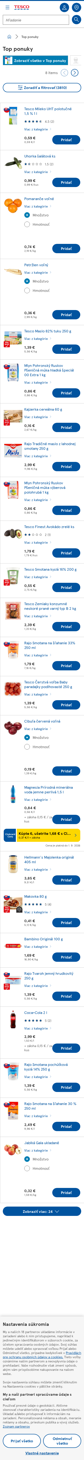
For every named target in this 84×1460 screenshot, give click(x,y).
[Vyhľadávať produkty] (76, 19)
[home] (9, 36)
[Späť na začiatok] (44, 1228)
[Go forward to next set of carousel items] (74, 72)
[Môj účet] (64, 7)
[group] (35, 60)
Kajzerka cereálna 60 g (43, 409)
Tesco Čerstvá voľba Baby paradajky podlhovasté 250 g (48, 684)
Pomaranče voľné (39, 198)
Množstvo (41, 215)
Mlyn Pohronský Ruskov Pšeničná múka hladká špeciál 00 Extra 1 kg (49, 370)
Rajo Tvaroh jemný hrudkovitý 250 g (48, 976)
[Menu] (7, 7)
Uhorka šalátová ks (40, 156)
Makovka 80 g (35, 896)
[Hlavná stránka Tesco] (22, 7)
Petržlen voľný (36, 264)
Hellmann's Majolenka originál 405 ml (49, 859)
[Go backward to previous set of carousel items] (64, 72)
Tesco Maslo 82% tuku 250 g (47, 331)
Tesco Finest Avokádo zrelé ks (49, 526)
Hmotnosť (41, 224)
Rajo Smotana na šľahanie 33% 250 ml (49, 645)
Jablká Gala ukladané (41, 1142)
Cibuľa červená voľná (42, 721)
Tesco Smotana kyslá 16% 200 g (50, 569)
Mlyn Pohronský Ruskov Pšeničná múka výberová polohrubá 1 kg (44, 487)
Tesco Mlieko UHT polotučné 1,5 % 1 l (48, 111)
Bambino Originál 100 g (43, 938)
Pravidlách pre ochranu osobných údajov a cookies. (42, 1354)
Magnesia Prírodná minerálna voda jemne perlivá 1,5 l (48, 790)
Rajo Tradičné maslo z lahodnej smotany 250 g (50, 446)
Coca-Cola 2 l (35, 1012)
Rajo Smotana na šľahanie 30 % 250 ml (50, 1106)
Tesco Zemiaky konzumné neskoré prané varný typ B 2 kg (50, 606)
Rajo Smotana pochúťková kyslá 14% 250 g (46, 1067)
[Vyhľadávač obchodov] (76, 7)
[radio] (27, 215)
